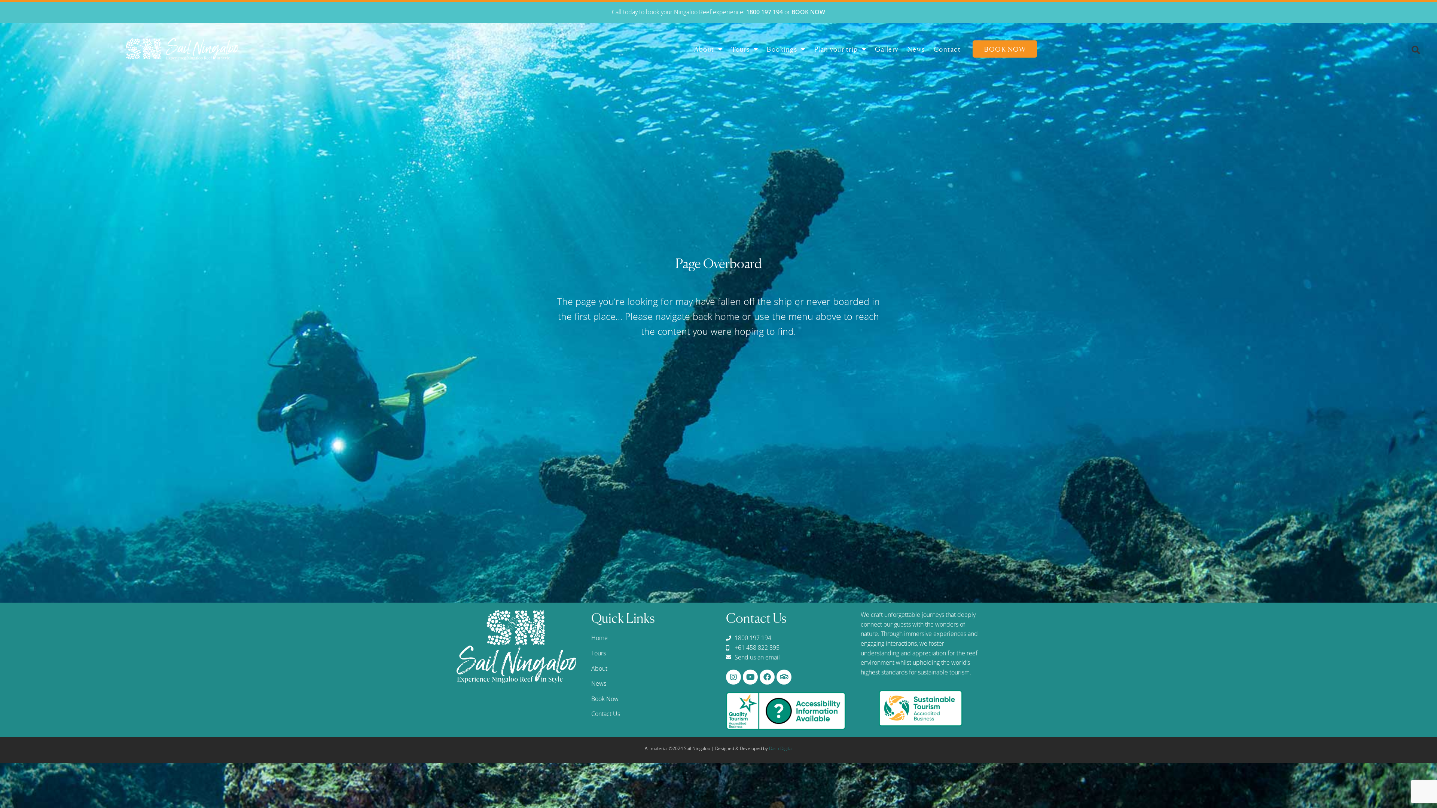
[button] (1416, 50)
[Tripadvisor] (784, 677)
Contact (947, 49)
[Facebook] (767, 677)
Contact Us (605, 714)
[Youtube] (750, 677)
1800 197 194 (764, 12)
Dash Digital (781, 748)
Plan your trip (836, 49)
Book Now (1005, 49)
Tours (740, 49)
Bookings (782, 49)
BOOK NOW (808, 12)
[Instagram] (733, 677)
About (704, 49)
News (916, 49)
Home (599, 638)
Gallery (887, 49)
